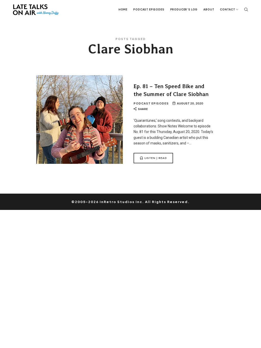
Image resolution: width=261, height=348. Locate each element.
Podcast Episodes (151, 103)
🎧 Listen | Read (153, 158)
